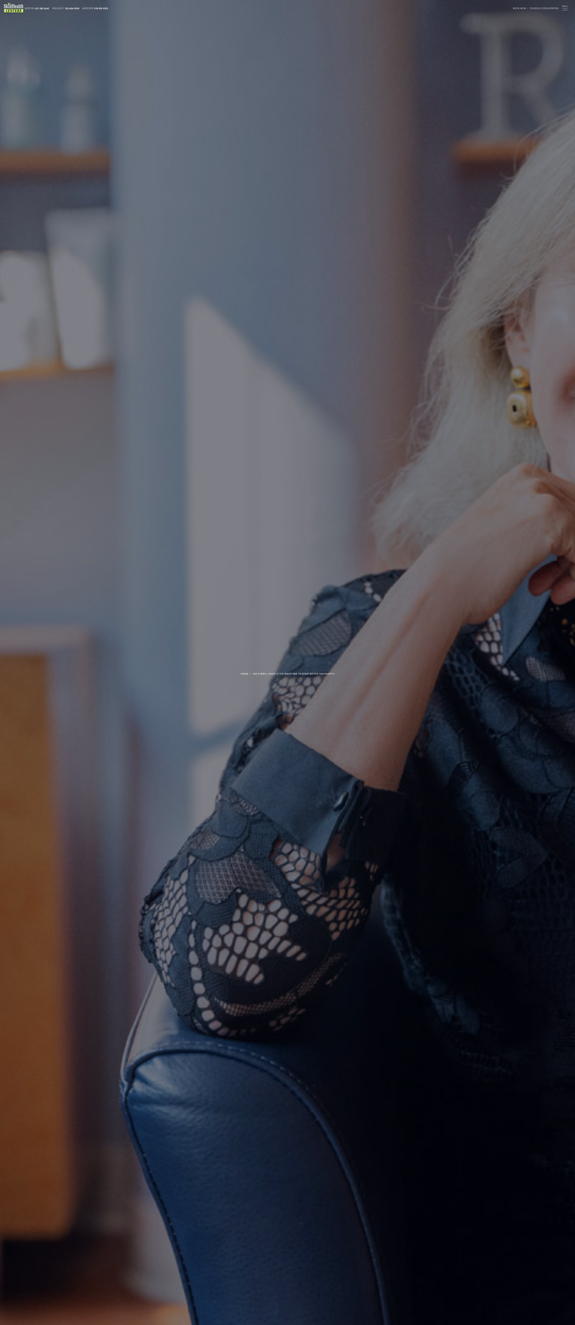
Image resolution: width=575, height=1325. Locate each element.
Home (244, 674)
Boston (29, 8)
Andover (87, 8)
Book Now (519, 8)
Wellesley (58, 8)
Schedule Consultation (544, 8)
